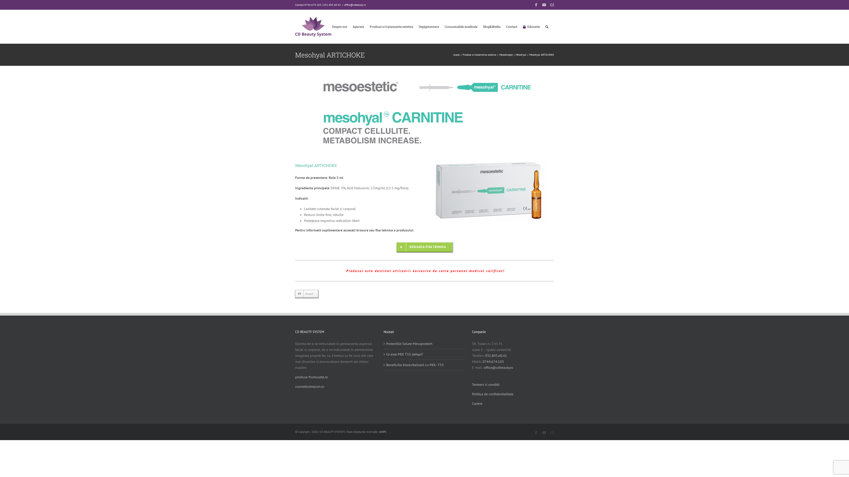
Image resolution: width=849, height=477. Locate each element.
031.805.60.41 (496, 355)
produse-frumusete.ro (311, 377)
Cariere (477, 403)
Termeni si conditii (485, 384)
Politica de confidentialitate (492, 394)
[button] (546, 27)
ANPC (382, 432)
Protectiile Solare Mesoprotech (409, 343)
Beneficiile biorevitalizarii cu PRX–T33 (415, 365)
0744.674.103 (493, 361)
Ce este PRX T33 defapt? (404, 354)
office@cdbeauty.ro (355, 4)
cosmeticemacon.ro (309, 386)
